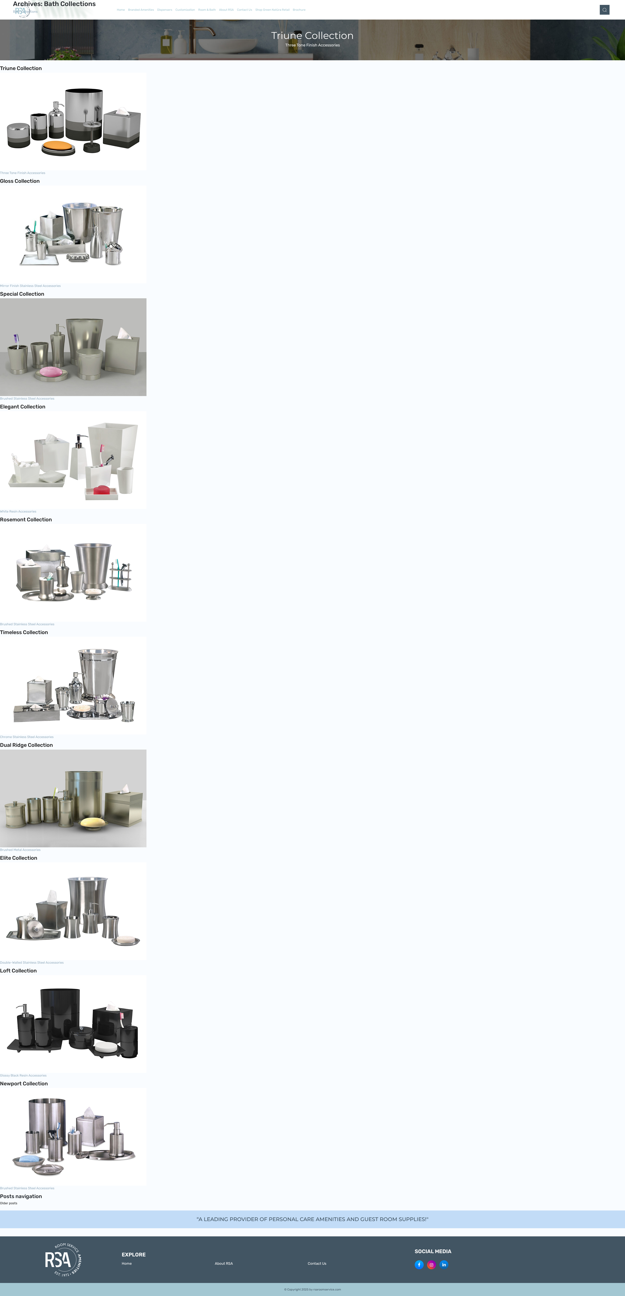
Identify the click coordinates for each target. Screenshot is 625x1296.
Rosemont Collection (26, 519)
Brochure (299, 10)
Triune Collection (21, 68)
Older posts (8, 1203)
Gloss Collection (20, 181)
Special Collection (22, 294)
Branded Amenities (141, 10)
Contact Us (244, 10)
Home (121, 10)
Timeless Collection (24, 632)
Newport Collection (24, 1083)
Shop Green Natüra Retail (272, 10)
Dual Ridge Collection (26, 745)
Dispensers (164, 10)
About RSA (226, 10)
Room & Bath (207, 10)
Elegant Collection (22, 407)
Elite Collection (18, 858)
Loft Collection (18, 971)
